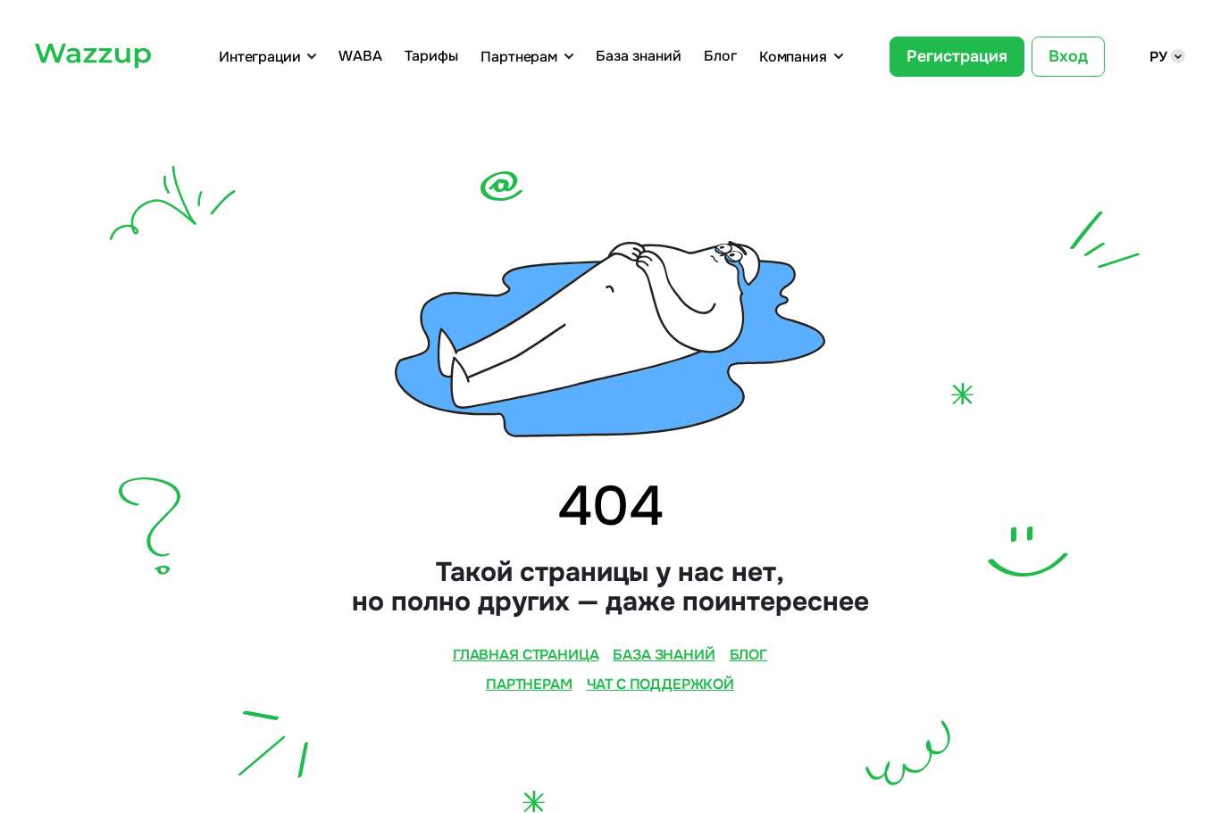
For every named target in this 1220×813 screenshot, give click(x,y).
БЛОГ (748, 654)
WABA (360, 56)
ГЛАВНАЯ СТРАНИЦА (525, 654)
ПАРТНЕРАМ (529, 684)
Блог (720, 56)
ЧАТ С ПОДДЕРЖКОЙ (660, 684)
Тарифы (431, 56)
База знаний (638, 56)
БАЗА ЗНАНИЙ (663, 654)
